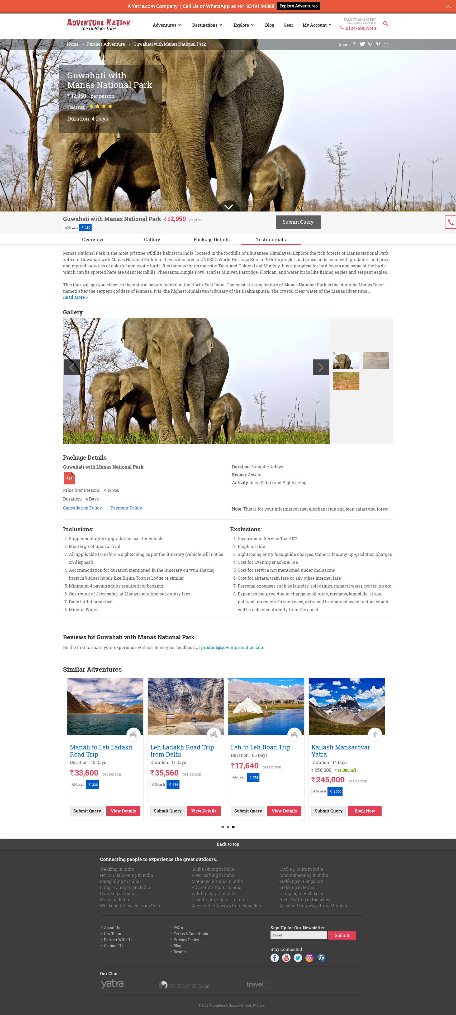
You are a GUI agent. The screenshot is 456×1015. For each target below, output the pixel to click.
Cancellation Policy (82, 508)
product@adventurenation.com (232, 647)
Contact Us (113, 945)
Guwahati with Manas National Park (170, 44)
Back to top (228, 844)
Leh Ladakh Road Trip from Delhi (182, 750)
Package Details (212, 239)
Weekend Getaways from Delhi (131, 905)
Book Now (365, 811)
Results (180, 951)
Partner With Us (118, 939)
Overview (92, 239)
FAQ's (178, 927)
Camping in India (117, 893)
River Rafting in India (213, 875)
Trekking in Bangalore (301, 881)
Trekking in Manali (298, 887)
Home (73, 44)
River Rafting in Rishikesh (305, 899)
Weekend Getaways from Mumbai (313, 905)
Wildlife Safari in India (214, 893)
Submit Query (298, 222)
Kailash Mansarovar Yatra (340, 750)
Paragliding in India (119, 881)
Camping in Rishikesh (301, 893)
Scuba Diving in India (213, 869)
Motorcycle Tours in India (217, 881)
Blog (177, 945)
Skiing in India (114, 899)
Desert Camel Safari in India (220, 899)
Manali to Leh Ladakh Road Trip (101, 750)
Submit (342, 935)
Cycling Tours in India (301, 869)
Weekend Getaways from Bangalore (227, 905)
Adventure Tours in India (216, 887)
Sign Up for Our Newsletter (297, 927)
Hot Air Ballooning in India (126, 875)
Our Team (112, 933)
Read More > (75, 297)
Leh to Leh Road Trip (261, 747)
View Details (123, 811)
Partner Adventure (106, 44)
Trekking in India (117, 869)
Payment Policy (126, 508)
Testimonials (271, 239)
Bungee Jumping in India (125, 887)
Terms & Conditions (191, 933)
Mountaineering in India (303, 875)
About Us (112, 927)
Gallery (152, 239)
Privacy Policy (186, 939)
